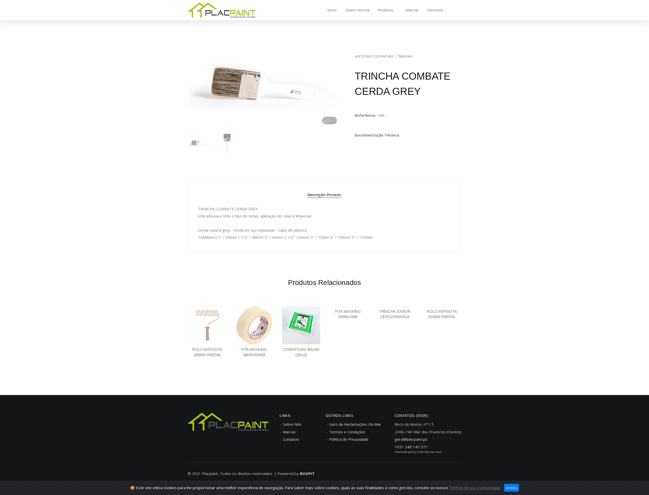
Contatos (435, 10)
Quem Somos (357, 10)
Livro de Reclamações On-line (355, 424)
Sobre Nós (292, 424)
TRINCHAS (405, 56)
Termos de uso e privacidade (474, 487)
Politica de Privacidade (348, 439)
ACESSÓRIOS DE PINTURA (374, 56)
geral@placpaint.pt (411, 439)
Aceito (511, 487)
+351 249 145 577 (411, 446)
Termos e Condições (347, 431)
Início (332, 10)
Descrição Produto (325, 194)
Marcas (412, 10)
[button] (326, 120)
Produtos (385, 10)
